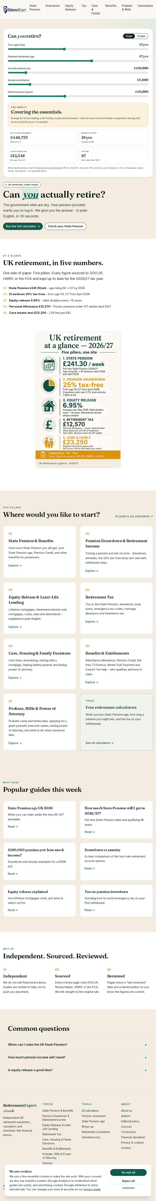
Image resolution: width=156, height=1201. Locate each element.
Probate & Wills (127, 7)
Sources (126, 1126)
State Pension (34, 7)
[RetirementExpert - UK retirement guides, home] (14, 9)
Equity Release (70, 7)
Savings (47, 1163)
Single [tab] (129, 36)
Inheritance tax (91, 1137)
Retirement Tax (51, 1134)
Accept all (128, 1172)
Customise (128, 1187)
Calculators (145, 5)
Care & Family (96, 9)
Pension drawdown (94, 1116)
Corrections (128, 1131)
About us (126, 1110)
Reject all (128, 1181)
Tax (83, 5)
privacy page (92, 1189)
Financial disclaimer (133, 1137)
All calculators (90, 1110)
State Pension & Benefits (57, 1110)
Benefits (111, 5)
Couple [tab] (141, 36)
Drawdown (53, 5)
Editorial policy (130, 1121)
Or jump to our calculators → (134, 516)
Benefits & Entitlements (56, 1148)
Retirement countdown (96, 1131)
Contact (126, 1147)
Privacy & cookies (132, 1142)
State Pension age (93, 1121)
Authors (126, 1116)
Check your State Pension (65, 226)
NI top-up (88, 1126)
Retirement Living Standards (49, 168)
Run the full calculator (23, 226)
